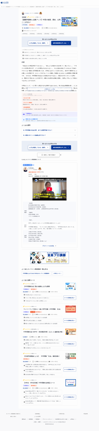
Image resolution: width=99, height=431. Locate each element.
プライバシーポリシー (47, 419)
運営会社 (24, 419)
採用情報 (31, 419)
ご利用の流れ (62, 413)
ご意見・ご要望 (37, 422)
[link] (49, 292)
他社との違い (13, 416)
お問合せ (72, 419)
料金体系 (86, 413)
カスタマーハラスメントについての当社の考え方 (54, 422)
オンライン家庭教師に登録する (13, 413)
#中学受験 (25, 24)
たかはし (27, 13)
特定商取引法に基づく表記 (61, 419)
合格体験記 (37, 413)
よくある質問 (37, 416)
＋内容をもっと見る (49, 89)
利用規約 (38, 419)
